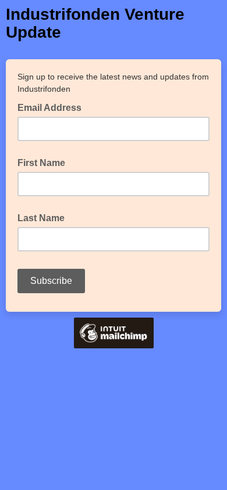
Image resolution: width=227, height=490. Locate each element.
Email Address (52, 106)
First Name (41, 163)
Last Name (41, 218)
